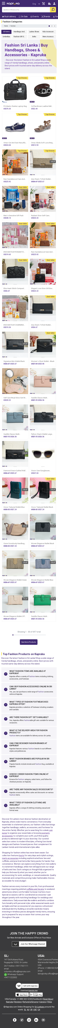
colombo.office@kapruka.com (17, 971)
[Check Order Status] (49, 4)
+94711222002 (10, 977)
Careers (42, 1002)
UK (31, 1010)
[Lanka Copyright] (4, 1007)
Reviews (18, 1002)
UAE (35, 1010)
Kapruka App (32, 991)
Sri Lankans (40, 1007)
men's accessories (10, 858)
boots (21, 855)
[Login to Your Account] (54, 5)
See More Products (28, 642)
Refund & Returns (30, 1002)
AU (28, 1010)
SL (25, 1010)
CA (39, 1010)
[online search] (53, 9)
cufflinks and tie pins (35, 889)
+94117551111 (21, 966)
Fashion (32, 676)
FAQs (49, 1002)
